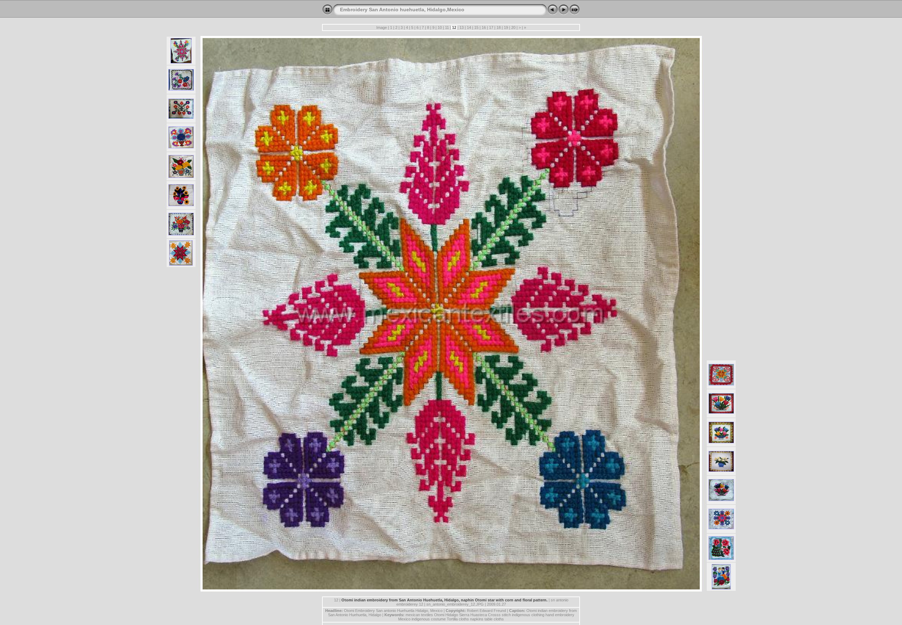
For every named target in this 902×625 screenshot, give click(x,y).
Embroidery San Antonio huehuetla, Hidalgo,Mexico (402, 9)
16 (484, 27)
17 (491, 27)
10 (440, 27)
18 (498, 27)
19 (506, 27)
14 (469, 27)
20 (513, 27)
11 (447, 27)
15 (476, 27)
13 (461, 27)
